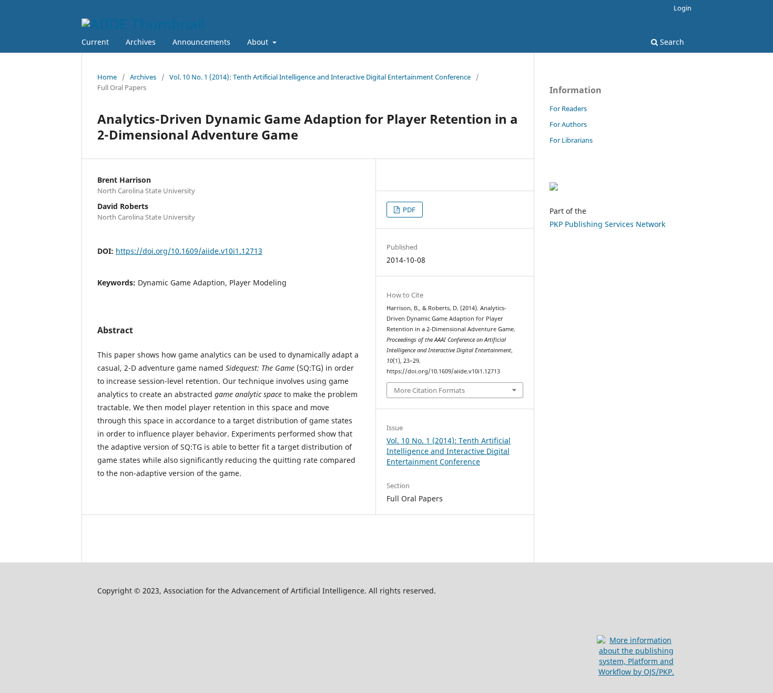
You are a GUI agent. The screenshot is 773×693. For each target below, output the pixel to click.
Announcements (201, 42)
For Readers (568, 108)
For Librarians (571, 140)
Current (95, 42)
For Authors (568, 124)
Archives (141, 42)
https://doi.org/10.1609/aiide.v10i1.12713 (189, 251)
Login (682, 8)
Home (107, 77)
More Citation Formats (429, 390)
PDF (408, 209)
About (258, 42)
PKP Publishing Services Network (607, 224)
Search (671, 42)
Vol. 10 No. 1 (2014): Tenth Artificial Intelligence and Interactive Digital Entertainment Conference (320, 77)
